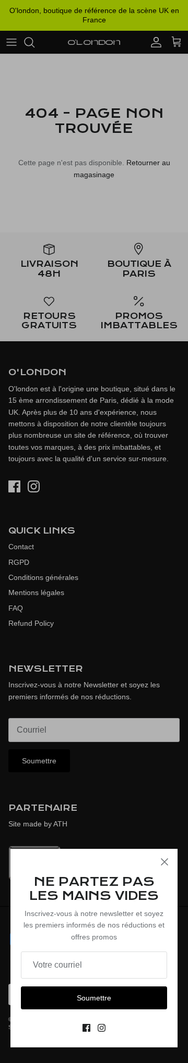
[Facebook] (86, 1028)
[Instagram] (101, 1028)
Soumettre (94, 998)
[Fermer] (164, 861)
